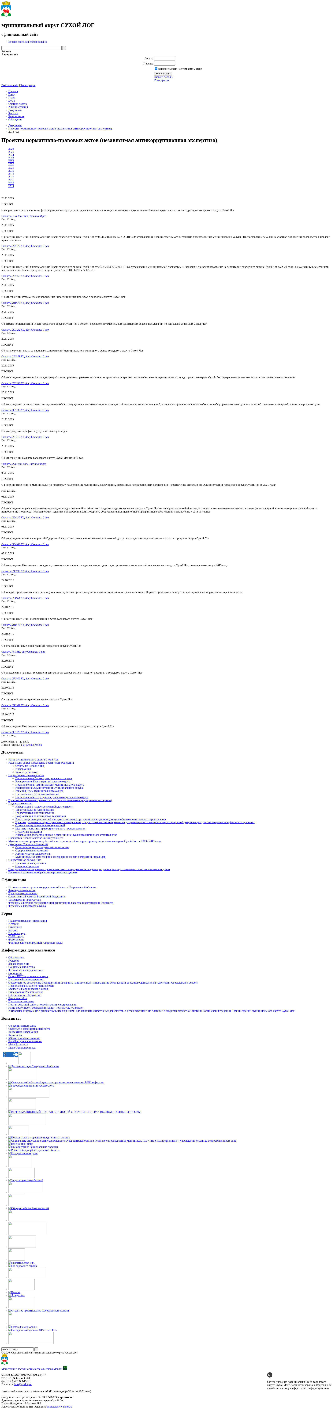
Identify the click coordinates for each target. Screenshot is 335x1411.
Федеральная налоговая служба (27, 905)
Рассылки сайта (17, 998)
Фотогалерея (16, 939)
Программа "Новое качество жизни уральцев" (35, 837)
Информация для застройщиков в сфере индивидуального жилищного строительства (66, 834)
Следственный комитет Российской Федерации (36, 896)
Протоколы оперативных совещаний (37, 794)
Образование (16, 957)
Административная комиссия (32, 853)
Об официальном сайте (22, 1025)
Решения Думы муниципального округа (39, 790)
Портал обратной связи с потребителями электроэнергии (42, 1004)
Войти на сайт (9, 85)
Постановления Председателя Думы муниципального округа (51, 797)
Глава (11, 97)
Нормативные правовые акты (26, 775)
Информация (23, 768)
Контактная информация (23, 1031)
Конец (38, 744)
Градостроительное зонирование (34, 812)
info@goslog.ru (23, 1384)
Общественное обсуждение (24, 859)
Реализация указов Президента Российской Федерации (41, 762)
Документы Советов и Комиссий (28, 844)
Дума (11, 100)
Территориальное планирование (34, 809)
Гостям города (16, 933)
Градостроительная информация (27, 920)
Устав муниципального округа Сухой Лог (33, 759)
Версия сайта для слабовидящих (27, 41)
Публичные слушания (28, 831)
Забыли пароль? (163, 76)
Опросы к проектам (27, 866)
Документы (15, 110)
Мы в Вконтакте (18, 1044)
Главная (13, 91)
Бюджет (13, 930)
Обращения (15, 119)
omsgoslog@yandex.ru (59, 1406)
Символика (15, 927)
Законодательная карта (21, 890)
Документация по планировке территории (40, 816)
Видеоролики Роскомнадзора (25, 992)
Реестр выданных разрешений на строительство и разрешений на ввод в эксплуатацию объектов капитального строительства (90, 819)
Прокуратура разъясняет (22, 893)
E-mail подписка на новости (25, 1041)
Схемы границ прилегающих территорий (40, 825)
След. (29, 744)
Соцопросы (15, 973)
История (13, 923)
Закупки (13, 113)
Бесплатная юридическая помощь (28, 988)
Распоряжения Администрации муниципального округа (49, 787)
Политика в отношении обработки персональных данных (42, 872)
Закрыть (6, 51)
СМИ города (16, 936)
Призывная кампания (21, 1001)
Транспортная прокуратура (24, 899)
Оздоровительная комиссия (31, 850)
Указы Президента (26, 772)
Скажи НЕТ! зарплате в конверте (28, 976)
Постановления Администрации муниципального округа (49, 784)
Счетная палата (17, 103)
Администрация (18, 106)
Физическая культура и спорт (25, 970)
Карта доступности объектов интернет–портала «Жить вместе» (46, 1007)
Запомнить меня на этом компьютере (180, 68)
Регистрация (161, 80)
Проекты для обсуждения (30, 863)
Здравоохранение (18, 963)
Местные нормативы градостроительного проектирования (50, 828)
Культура (13, 960)
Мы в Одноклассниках (22, 1047)
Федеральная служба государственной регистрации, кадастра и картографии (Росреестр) (61, 902)
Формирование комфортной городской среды (35, 942)
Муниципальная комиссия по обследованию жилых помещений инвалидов (60, 856)
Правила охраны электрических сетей (31, 985)
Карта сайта (15, 1035)
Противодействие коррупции (25, 979)
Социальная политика (21, 966)
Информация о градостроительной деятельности (44, 806)
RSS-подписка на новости (24, 1038)
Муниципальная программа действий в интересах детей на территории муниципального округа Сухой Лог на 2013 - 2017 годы (84, 841)
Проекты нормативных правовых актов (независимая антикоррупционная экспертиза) (60, 128)
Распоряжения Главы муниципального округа (42, 781)
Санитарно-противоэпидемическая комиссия (42, 847)
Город (11, 94)
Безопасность (16, 116)
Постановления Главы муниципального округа (43, 778)
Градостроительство (20, 803)
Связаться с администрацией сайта (29, 1028)
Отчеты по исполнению (29, 765)
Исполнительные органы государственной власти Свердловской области (52, 887)
